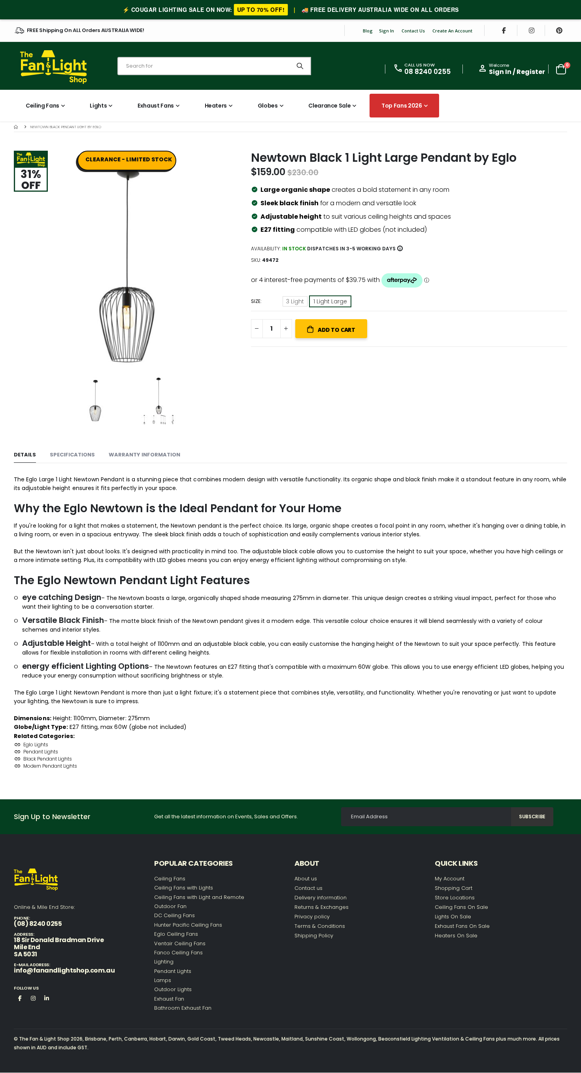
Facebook (20, 998)
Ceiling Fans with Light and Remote (199, 897)
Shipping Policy (313, 935)
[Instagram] (532, 30)
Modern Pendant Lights (50, 766)
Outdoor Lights (173, 989)
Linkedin (47, 998)
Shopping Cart (453, 888)
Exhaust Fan (169, 999)
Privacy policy (312, 916)
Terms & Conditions (319, 926)
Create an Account (452, 31)
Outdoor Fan (170, 906)
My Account (449, 878)
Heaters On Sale (456, 935)
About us (305, 878)
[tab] (25, 455)
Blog (368, 31)
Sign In (386, 31)
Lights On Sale (453, 916)
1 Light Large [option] (330, 301)
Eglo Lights (35, 744)
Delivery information (320, 897)
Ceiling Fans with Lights (183, 887)
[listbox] (317, 302)
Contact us (308, 888)
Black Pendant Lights (47, 758)
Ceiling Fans (169, 878)
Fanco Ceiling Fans (178, 952)
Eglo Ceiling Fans (176, 934)
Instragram (33, 998)
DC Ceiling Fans (174, 915)
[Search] (300, 66)
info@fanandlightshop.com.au (64, 970)
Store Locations (455, 897)
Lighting (164, 961)
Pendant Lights (40, 751)
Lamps (162, 980)
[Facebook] (504, 30)
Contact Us (413, 31)
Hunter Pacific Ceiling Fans (188, 925)
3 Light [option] (295, 301)
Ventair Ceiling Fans (180, 943)
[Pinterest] (559, 30)
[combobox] (214, 66)
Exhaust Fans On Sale (462, 926)
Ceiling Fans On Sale (461, 907)
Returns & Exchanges (321, 907)
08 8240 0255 (427, 71)
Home (16, 127)
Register (531, 71)
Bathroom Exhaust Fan (182, 1008)
